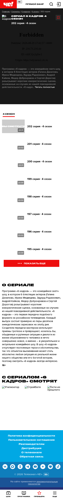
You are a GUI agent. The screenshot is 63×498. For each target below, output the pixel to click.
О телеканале (31, 452)
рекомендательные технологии (43, 482)
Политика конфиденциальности (31, 435)
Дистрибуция (31, 448)
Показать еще (35, 263)
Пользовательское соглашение (31, 439)
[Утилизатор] (12, 400)
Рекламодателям (31, 444)
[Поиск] (51, 4)
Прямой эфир (35, 4)
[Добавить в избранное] (58, 17)
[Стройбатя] (35, 400)
